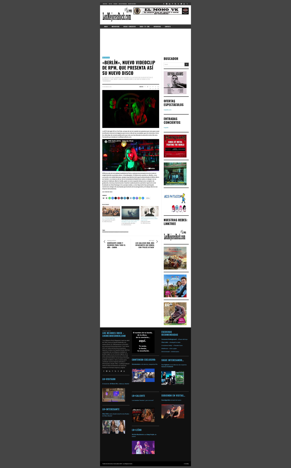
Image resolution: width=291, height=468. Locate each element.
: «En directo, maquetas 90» (145, 364)
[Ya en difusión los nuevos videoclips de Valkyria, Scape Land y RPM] (130, 213)
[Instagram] (166, 3)
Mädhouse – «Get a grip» (169, 348)
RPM (127, 232)
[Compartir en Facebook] (145, 87)
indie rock (116, 232)
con (139, 434)
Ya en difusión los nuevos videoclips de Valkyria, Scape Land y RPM (130, 220)
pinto (124, 232)
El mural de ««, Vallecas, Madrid (115, 384)
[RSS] (175, 3)
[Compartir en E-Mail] (158, 89)
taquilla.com (167, 110)
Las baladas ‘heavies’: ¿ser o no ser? (143, 400)
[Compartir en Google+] (150, 87)
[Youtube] (184, 3)
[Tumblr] (178, 3)
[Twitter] (181, 3)
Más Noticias (106, 57)
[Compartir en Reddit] (153, 89)
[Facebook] (163, 3)
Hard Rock (111, 232)
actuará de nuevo (171, 400)
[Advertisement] (145, 42)
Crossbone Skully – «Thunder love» (172, 345)
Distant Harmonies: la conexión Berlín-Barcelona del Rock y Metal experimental (149, 218)
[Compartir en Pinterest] (153, 87)
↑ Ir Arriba (186, 463)
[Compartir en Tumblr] (155, 87)
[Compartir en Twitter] (148, 87)
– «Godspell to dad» (170, 342)
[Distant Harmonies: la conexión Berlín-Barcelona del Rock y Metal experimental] (150, 211)
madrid (121, 232)
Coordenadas (105, 232)
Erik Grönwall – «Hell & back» (170, 351)
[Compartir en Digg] (155, 89)
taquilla (166, 127)
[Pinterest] (172, 3)
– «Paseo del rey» (174, 339)
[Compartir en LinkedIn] (158, 87)
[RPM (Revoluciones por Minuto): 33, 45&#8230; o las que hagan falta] (111, 211)
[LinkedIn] (169, 3)
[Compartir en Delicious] (150, 89)
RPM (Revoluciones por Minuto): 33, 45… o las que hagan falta (111, 217)
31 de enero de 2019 (107, 86)
